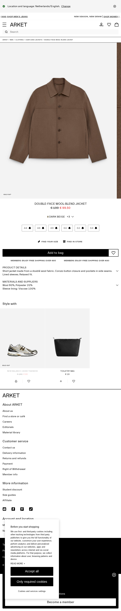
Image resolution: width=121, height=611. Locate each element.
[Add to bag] (61, 381)
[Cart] (116, 25)
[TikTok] (31, 509)
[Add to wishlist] (113, 252)
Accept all (32, 571)
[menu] (4, 25)
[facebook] (13, 509)
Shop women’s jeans (108, 16)
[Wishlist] (109, 25)
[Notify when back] (16, 381)
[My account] (101, 25)
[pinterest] (22, 509)
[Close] (114, 6)
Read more (18, 563)
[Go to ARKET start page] (18, 25)
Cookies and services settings (32, 591)
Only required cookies (32, 581)
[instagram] (4, 509)
